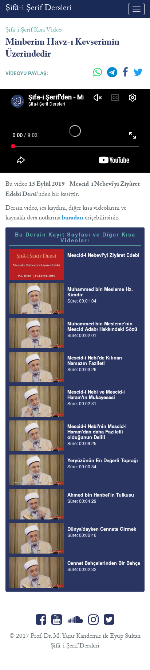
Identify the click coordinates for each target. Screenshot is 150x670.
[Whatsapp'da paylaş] (98, 75)
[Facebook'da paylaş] (126, 75)
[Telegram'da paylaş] (113, 75)
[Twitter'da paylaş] (138, 75)
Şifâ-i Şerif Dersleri (38, 9)
